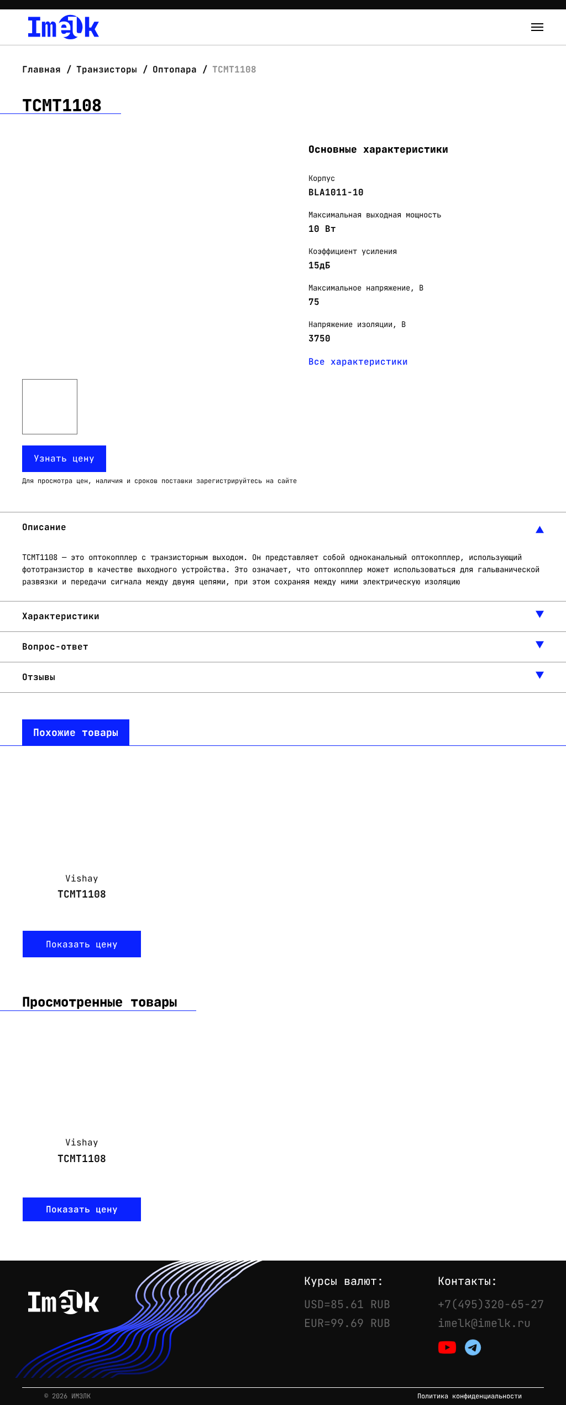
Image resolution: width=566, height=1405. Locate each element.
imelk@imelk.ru (484, 1323)
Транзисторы (106, 69)
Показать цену (82, 944)
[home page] (63, 27)
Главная (44, 69)
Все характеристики (358, 361)
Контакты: (467, 1281)
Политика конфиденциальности (469, 1396)
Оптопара (175, 69)
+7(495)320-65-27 (491, 1304)
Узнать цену (64, 458)
